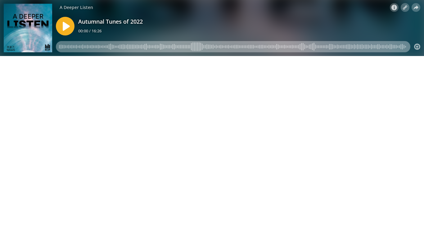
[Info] (394, 7)
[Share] (416, 7)
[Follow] (405, 7)
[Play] (65, 26)
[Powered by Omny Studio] (417, 47)
